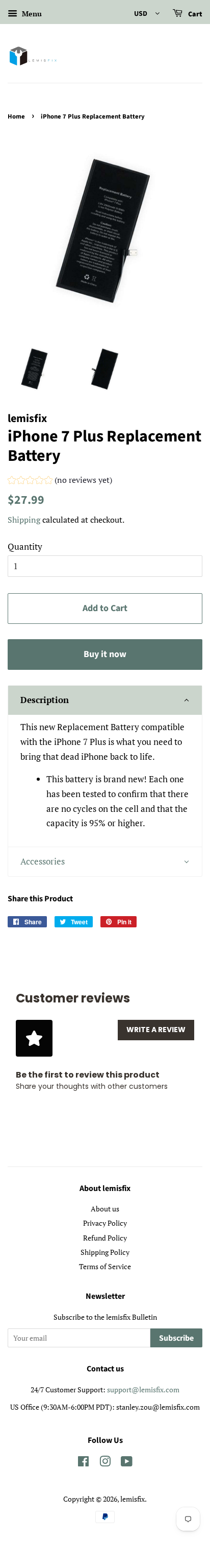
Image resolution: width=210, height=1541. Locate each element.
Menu (31, 13)
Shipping (24, 519)
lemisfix (132, 1499)
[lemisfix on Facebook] (83, 1463)
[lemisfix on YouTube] (127, 1463)
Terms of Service (105, 1266)
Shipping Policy (105, 1252)
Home (16, 116)
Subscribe (176, 1338)
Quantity (25, 546)
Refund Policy (105, 1238)
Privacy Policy (105, 1223)
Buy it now (105, 654)
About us (105, 1208)
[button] (60, 481)
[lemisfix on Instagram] (105, 1463)
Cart (194, 14)
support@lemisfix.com (143, 1389)
